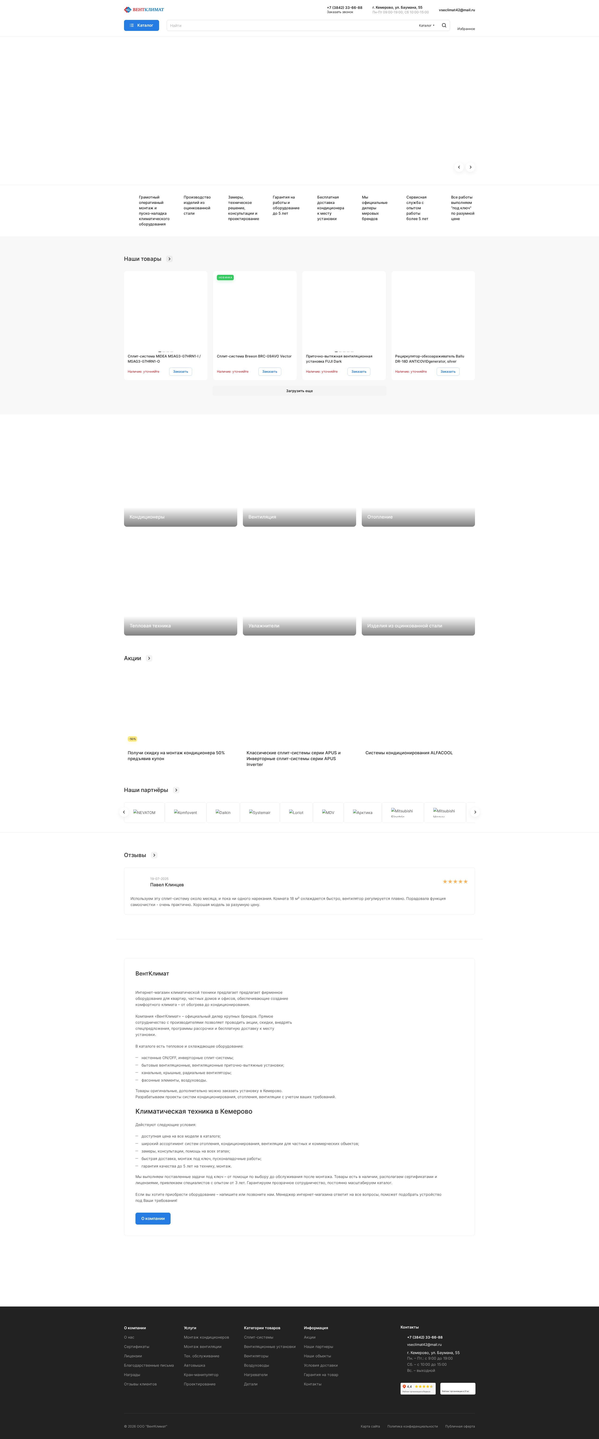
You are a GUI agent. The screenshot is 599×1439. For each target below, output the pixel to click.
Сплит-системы (258, 1337)
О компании (153, 1218)
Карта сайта (370, 1426)
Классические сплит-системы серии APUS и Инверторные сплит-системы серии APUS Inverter (294, 758)
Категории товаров (262, 1327)
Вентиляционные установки (270, 1346)
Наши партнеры (318, 1346)
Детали (251, 1384)
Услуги (190, 1327)
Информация (316, 1327)
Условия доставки (321, 1365)
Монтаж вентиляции (203, 1346)
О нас (129, 1337)
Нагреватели (256, 1374)
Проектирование (199, 1384)
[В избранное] (199, 371)
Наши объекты (317, 1356)
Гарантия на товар (321, 1374)
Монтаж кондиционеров (206, 1337)
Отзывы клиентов (140, 1384)
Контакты (312, 1384)
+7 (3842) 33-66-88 (344, 8)
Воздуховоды (256, 1365)
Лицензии (133, 1356)
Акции (310, 1337)
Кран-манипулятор (201, 1374)
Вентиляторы (256, 1356)
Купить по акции (145, 135)
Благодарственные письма (149, 1365)
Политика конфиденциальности (412, 1426)
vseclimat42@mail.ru (457, 10)
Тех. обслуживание (201, 1356)
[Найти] (444, 25)
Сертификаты (136, 1346)
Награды (132, 1374)
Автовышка (194, 1365)
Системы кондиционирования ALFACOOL (409, 752)
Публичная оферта (460, 1426)
